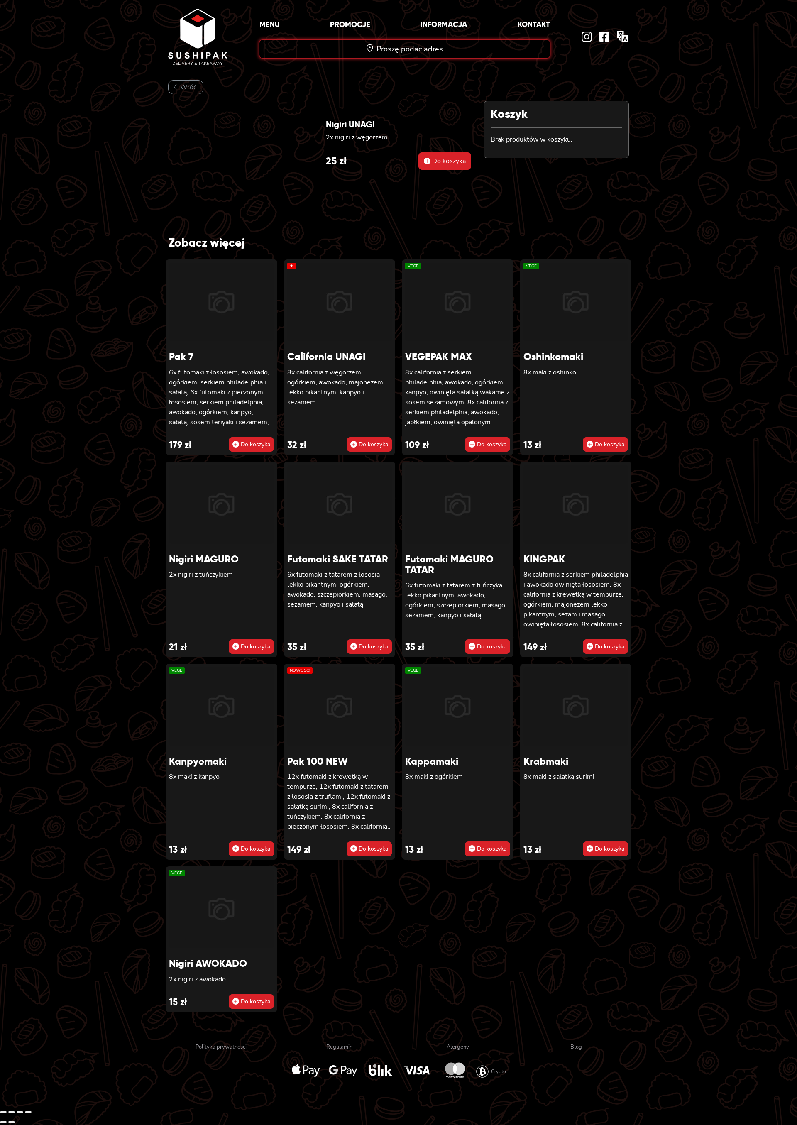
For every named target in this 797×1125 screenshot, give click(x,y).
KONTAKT (534, 24)
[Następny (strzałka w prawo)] (11, 1122)
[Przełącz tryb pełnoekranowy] (11, 1112)
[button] (444, 161)
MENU (269, 24)
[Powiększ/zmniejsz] (3, 1112)
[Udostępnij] (20, 1112)
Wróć (187, 87)
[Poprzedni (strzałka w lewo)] (3, 1122)
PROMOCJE (350, 24)
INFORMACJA (444, 24)
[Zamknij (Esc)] (28, 1112)
